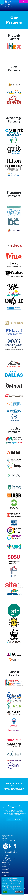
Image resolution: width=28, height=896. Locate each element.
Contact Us (6, 872)
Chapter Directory (6, 860)
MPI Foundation (6, 864)
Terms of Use (5, 869)
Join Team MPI (5, 866)
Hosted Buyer (5, 862)
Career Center (5, 855)
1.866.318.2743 (7, 875)
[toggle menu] (2, 2)
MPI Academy (5, 857)
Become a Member (14, 819)
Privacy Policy (5, 868)
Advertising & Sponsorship (8, 859)
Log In (25, 2)
